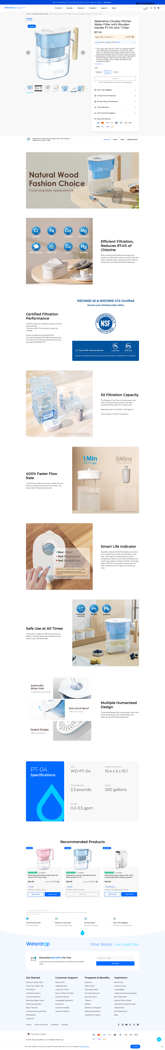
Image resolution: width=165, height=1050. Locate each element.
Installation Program (92, 1015)
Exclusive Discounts (92, 993)
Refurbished (31, 1015)
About (114, 8)
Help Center (60, 982)
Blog (116, 1015)
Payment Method (62, 997)
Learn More (53, 894)
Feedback (55, 1025)
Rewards (88, 982)
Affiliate (88, 1004)
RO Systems (30, 989)
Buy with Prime (91, 997)
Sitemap (65, 1025)
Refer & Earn (90, 986)
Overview (97, 64)
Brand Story (118, 982)
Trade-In (88, 1000)
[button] (115, 90)
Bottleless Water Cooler (35, 1000)
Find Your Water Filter (34, 982)
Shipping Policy (61, 986)
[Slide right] (83, 53)
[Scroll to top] (82, 932)
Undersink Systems (33, 993)
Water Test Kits (31, 1008)
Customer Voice (120, 986)
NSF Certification (120, 997)
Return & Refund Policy (64, 993)
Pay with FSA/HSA (62, 1011)
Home (28, 14)
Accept (135, 1046)
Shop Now (107, 2)
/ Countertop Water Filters (39, 14)
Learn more (128, 82)
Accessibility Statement (64, 1000)
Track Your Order (62, 989)
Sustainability (119, 989)
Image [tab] (29, 18)
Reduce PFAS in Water (123, 1000)
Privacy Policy (84, 1046)
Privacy (29, 1025)
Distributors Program (93, 1008)
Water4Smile (119, 1008)
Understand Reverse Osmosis (125, 993)
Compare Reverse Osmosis (36, 1011)
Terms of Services (41, 1025)
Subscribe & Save (91, 989)
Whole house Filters (33, 1004)
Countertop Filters (33, 997)
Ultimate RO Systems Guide (124, 1004)
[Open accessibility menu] (159, 1039)
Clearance (30, 1018)
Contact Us (59, 1004)
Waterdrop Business (92, 1011)
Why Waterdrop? (120, 1011)
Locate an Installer (62, 1008)
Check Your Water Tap (34, 986)
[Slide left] (28, 53)
